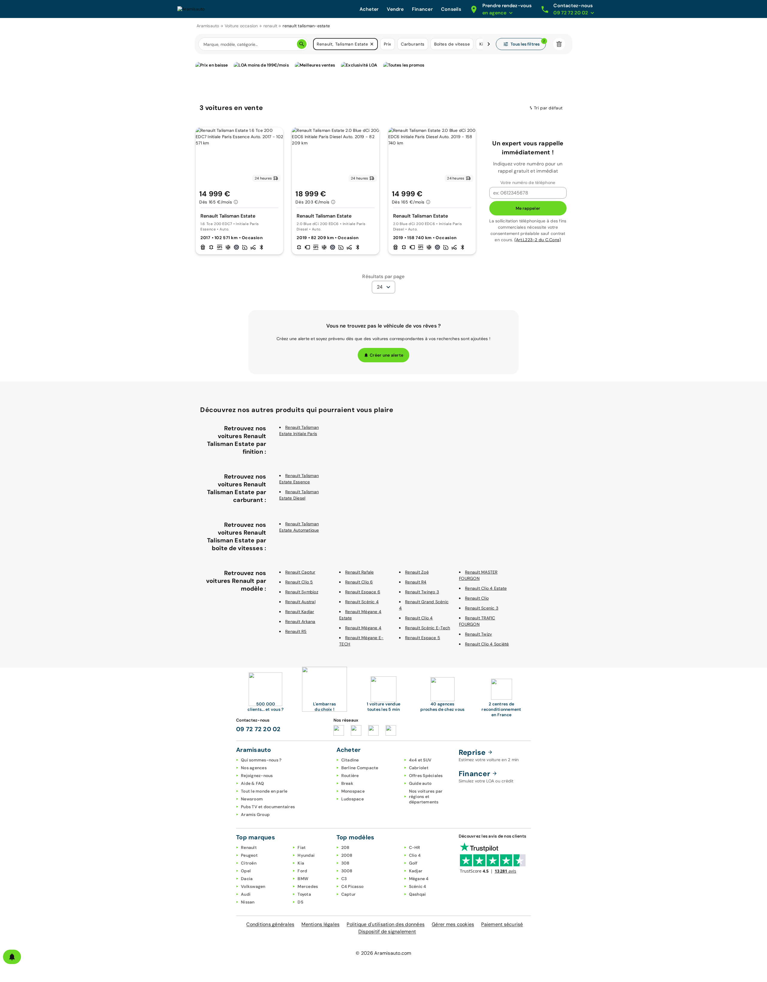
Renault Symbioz (301, 592)
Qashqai (417, 894)
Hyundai (306, 855)
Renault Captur (300, 572)
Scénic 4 (417, 886)
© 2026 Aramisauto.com (383, 953)
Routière (350, 775)
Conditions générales (270, 924)
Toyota (304, 894)
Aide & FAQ (252, 783)
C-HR (414, 847)
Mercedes (308, 886)
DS (300, 902)
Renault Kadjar (299, 611)
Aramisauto (208, 25)
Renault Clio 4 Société (487, 644)
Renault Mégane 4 (363, 627)
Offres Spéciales (426, 775)
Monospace (353, 791)
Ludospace (352, 799)
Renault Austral (300, 601)
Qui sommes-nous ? (261, 760)
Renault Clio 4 (419, 618)
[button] (371, 44)
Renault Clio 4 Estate (486, 588)
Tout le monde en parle (264, 791)
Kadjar (416, 871)
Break (347, 783)
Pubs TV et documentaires (268, 806)
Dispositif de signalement (387, 931)
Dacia (247, 878)
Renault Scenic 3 (481, 608)
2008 (347, 855)
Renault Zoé (417, 572)
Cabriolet (418, 767)
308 (345, 863)
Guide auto (420, 783)
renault (270, 25)
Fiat (302, 847)
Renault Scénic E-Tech (427, 627)
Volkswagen (253, 886)
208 (345, 847)
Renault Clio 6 (359, 582)
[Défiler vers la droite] (489, 44)
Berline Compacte (359, 767)
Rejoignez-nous (257, 775)
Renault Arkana (300, 621)
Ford (302, 871)
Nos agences (254, 767)
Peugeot (249, 855)
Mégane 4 (419, 878)
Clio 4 (415, 855)
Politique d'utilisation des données (386, 924)
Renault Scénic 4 (362, 601)
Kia (301, 863)
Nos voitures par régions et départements (426, 796)
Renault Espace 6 (362, 592)
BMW (303, 878)
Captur (348, 894)
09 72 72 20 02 (258, 729)
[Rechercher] (302, 44)
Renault (249, 847)
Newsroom (252, 799)
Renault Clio (477, 598)
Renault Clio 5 (299, 582)
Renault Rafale (359, 572)
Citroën (248, 863)
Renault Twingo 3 (422, 592)
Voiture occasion (241, 25)
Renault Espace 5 (422, 637)
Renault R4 (416, 582)
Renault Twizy (478, 634)
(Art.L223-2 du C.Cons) (537, 239)
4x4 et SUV (420, 760)
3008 (347, 871)
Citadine (350, 760)
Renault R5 (296, 631)
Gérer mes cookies (453, 924)
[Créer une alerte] (12, 957)
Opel (246, 871)
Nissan (248, 902)
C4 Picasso (352, 886)
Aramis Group (255, 814)
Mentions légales (320, 924)
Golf (413, 863)
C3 (344, 878)
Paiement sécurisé (502, 924)
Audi (245, 894)
